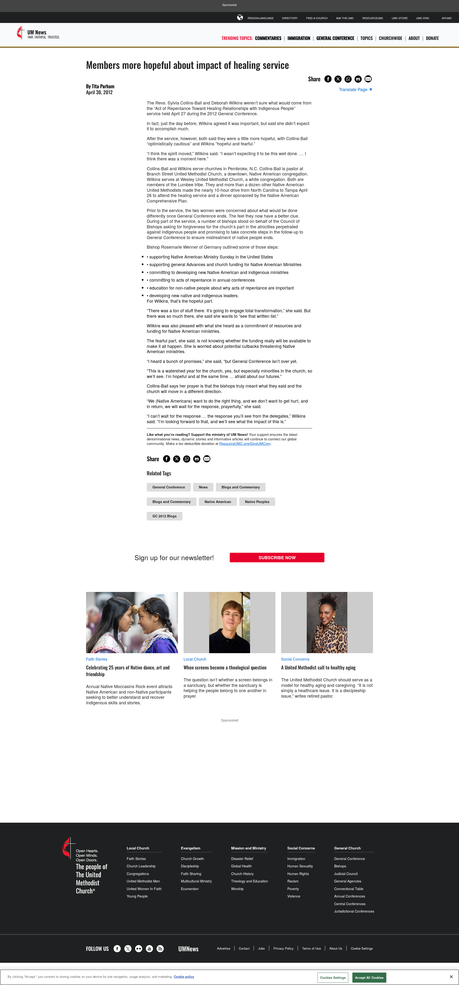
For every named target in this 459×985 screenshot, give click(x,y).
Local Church (195, 659)
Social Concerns (295, 659)
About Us (335, 948)
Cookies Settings (333, 977)
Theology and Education (249, 881)
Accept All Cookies (369, 977)
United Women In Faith (144, 888)
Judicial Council (346, 873)
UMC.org (422, 18)
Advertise (223, 948)
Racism (293, 881)
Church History (242, 873)
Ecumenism (190, 888)
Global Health (241, 866)
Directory (290, 18)
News (203, 487)
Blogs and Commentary (241, 487)
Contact (244, 948)
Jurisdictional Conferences (354, 911)
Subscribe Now (277, 557)
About (414, 38)
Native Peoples (257, 501)
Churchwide (390, 38)
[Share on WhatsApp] (348, 79)
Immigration (299, 38)
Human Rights (298, 873)
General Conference (335, 38)
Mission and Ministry (248, 848)
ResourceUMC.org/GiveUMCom (245, 443)
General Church (347, 848)
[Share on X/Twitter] (338, 79)
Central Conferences (350, 903)
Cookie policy (184, 976)
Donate (432, 38)
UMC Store (400, 18)
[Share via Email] (368, 78)
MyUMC (447, 18)
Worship (237, 888)
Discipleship (190, 866)
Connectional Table (348, 888)
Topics (367, 38)
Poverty (293, 888)
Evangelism (190, 848)
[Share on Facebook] (328, 78)
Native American (218, 501)
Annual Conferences (349, 896)
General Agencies (347, 881)
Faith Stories (96, 659)
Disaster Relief (242, 858)
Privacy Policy (283, 948)
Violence (293, 896)
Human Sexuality (300, 866)
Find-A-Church (317, 18)
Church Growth (192, 858)
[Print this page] (358, 79)
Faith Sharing (191, 873)
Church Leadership (141, 866)
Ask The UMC (345, 18)
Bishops (340, 866)
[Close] (451, 976)
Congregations (138, 873)
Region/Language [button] (260, 18)
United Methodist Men (143, 881)
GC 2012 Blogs (165, 516)
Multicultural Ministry (196, 881)
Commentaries (268, 38)
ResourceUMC (372, 18)
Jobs (261, 948)
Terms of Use (311, 948)
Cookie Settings (362, 948)
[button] (118, 948)
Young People (137, 896)
